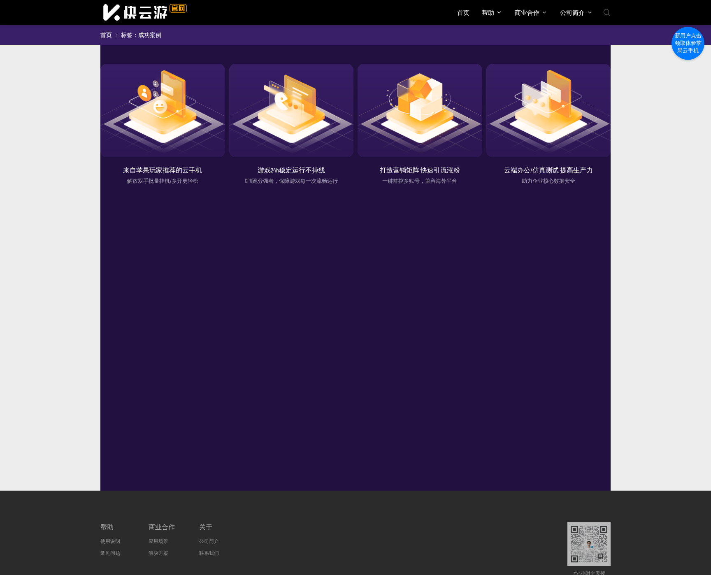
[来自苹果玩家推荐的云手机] (162, 110)
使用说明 (110, 541)
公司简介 (572, 12)
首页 (463, 12)
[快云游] (144, 12)
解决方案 (158, 553)
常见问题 (110, 553)
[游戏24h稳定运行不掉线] (291, 110)
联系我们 (209, 553)
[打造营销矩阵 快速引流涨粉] (420, 110)
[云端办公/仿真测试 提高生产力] (548, 110)
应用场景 (158, 541)
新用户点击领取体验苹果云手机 (688, 47)
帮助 (488, 12)
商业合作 (527, 12)
